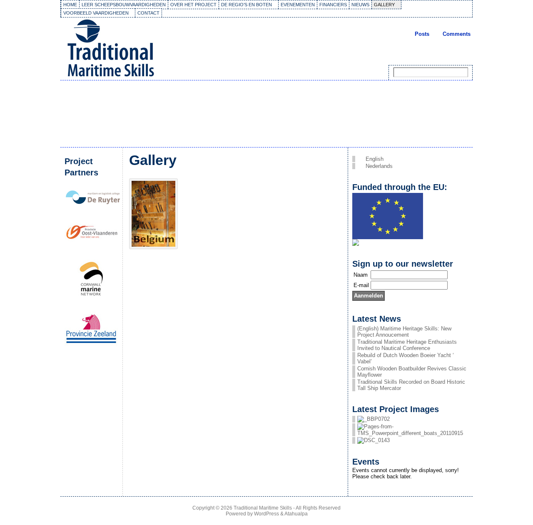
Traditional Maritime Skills (263, 508)
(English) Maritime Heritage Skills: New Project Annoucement (404, 331)
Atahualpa (296, 514)
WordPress (266, 514)
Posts (422, 34)
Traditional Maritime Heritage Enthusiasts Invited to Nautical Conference (407, 345)
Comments (457, 34)
